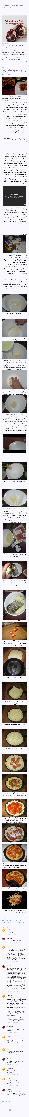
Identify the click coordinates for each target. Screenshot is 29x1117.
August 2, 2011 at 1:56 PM (12, 1032)
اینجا (17, 912)
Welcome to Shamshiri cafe (12, 5)
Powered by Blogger (15, 1110)
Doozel (9, 938)
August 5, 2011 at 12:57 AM (12, 1044)
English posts (6, 8)
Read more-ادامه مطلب (21, 61)
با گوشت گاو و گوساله (20, 920)
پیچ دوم (16, 105)
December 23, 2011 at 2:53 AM (13, 1054)
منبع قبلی (9, 123)
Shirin (8, 946)
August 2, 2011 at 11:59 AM (12, 1022)
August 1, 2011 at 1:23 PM (12, 934)
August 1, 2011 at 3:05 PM (12, 961)
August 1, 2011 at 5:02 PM (12, 991)
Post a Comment (6, 1101)
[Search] (26, 2)
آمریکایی (13, 920)
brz (7, 1078)
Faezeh (9, 1068)
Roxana (9, 1049)
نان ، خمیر (22, 922)
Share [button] (3, 62)
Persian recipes (9, 920)
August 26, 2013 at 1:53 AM (12, 1085)
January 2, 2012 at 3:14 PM (12, 1074)
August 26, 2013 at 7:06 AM (13, 1097)
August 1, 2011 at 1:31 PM (12, 942)
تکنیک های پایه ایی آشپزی (7, 922)
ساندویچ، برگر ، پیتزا (16, 922)
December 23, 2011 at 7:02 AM (13, 1064)
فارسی (13, 8)
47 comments (9, 62)
